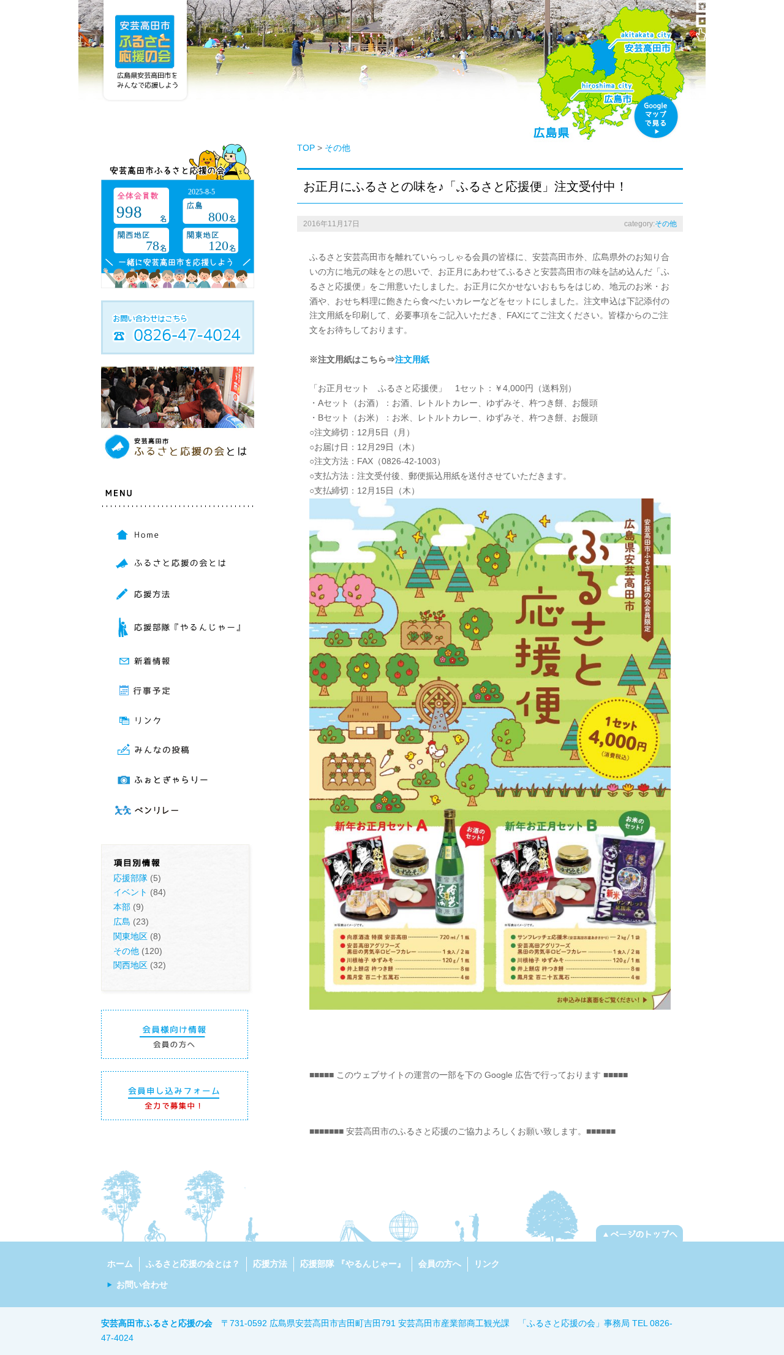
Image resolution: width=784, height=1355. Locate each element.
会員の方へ (439, 1264)
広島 (121, 921)
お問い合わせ (142, 1284)
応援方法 (270, 1264)
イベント (130, 892)
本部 (121, 907)
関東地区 (130, 936)
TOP (306, 148)
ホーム (120, 1264)
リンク (487, 1264)
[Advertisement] (452, 1101)
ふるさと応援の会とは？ (193, 1264)
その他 (126, 951)
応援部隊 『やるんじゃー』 (352, 1264)
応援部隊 (130, 878)
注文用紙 (412, 359)
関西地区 (130, 965)
